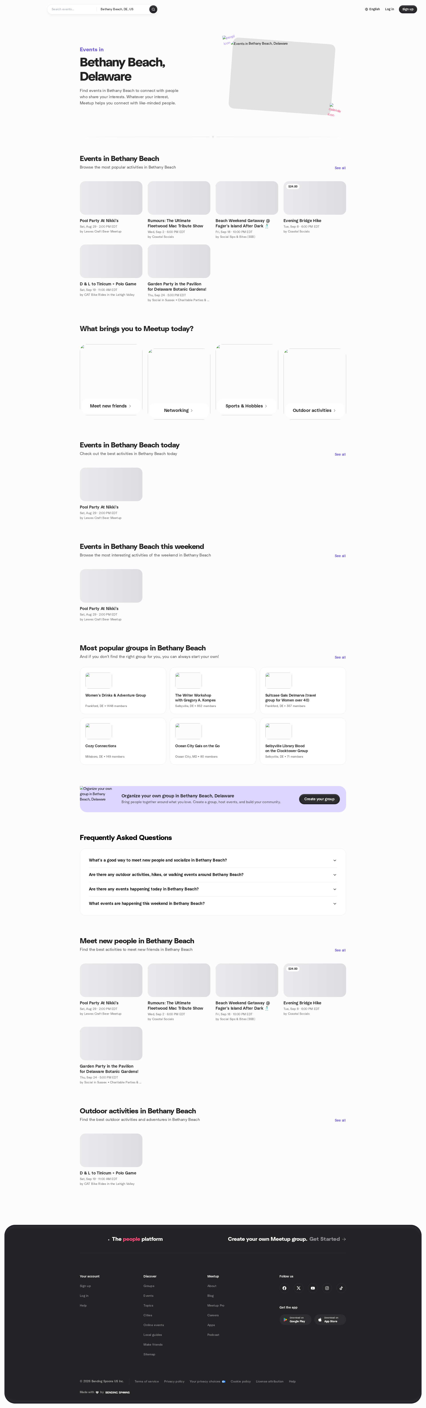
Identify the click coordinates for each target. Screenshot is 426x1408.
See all (340, 168)
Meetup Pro (216, 1305)
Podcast (213, 1335)
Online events (154, 1325)
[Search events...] (153, 9)
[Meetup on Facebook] (284, 1288)
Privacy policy (174, 1381)
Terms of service (147, 1381)
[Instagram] (327, 1288)
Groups (149, 1286)
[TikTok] (341, 1288)
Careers (213, 1315)
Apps (211, 1325)
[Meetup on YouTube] (313, 1288)
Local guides (153, 1335)
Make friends (153, 1344)
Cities (148, 1315)
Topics (148, 1305)
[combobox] (123, 9)
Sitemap (149, 1354)
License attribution (270, 1381)
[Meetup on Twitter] (299, 1288)
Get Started (325, 1239)
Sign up (85, 1286)
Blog (210, 1295)
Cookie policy (241, 1381)
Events (149, 1295)
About (211, 1286)
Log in (84, 1295)
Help (83, 1305)
